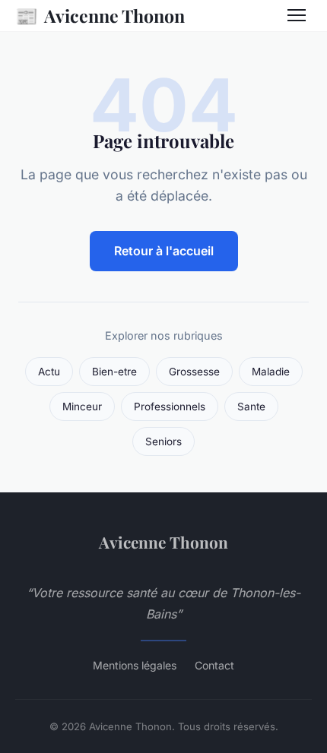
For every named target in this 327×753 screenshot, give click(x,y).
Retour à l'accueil (164, 250)
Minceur (82, 406)
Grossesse (194, 371)
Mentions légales (134, 665)
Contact (214, 665)
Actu (49, 371)
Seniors (163, 441)
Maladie (271, 371)
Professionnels (169, 406)
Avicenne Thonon (100, 15)
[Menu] (296, 15)
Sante (251, 406)
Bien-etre (114, 371)
